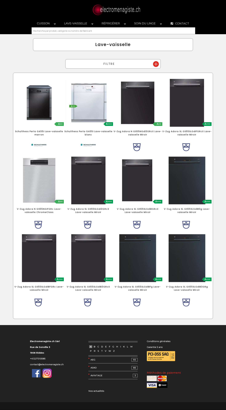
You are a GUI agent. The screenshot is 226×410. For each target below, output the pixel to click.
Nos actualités (96, 391)
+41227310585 (38, 358)
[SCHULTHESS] (39, 145)
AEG (113, 359)
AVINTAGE (113, 375)
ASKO (113, 367)
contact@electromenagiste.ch (47, 364)
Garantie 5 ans (155, 347)
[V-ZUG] (137, 147)
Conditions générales (158, 341)
